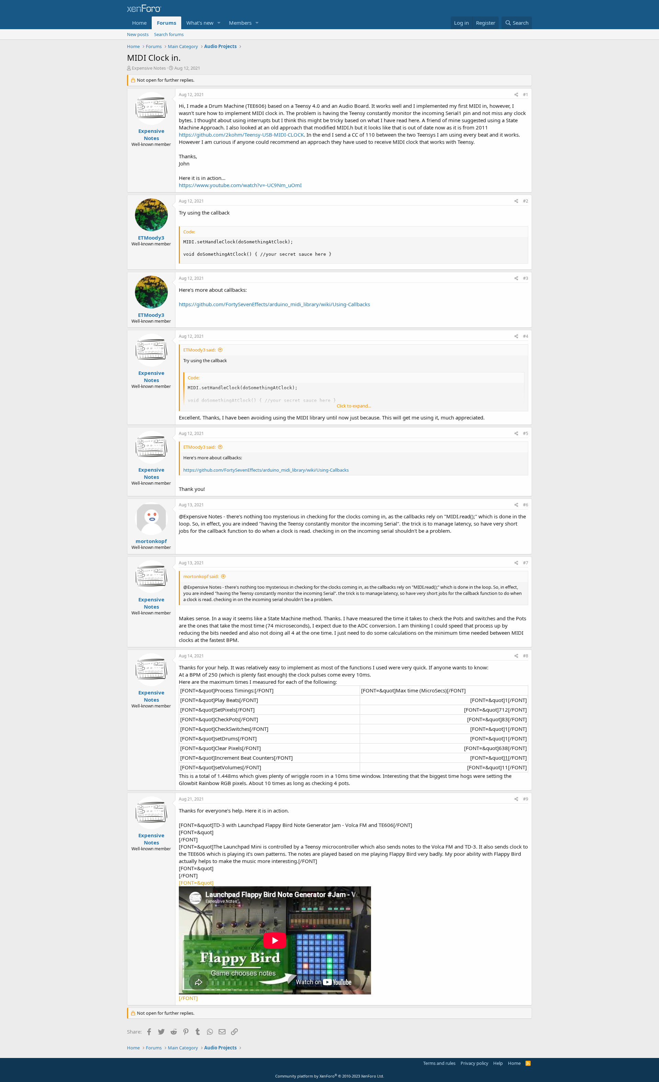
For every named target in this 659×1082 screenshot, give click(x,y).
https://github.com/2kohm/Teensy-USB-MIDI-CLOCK (241, 134)
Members (240, 22)
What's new (199, 22)
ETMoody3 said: (199, 350)
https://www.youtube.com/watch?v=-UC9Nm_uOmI (240, 185)
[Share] (516, 95)
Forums (166, 22)
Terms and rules (439, 1063)
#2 (525, 201)
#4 (525, 336)
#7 (525, 563)
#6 (525, 505)
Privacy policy (474, 1063)
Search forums (169, 34)
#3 (525, 278)
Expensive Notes (149, 68)
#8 (525, 656)
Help (498, 1063)
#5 (525, 433)
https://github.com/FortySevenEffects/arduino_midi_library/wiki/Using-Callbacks (274, 304)
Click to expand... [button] (354, 406)
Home (139, 22)
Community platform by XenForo (329, 1076)
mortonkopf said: (201, 576)
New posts (138, 34)
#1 (525, 94)
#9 (525, 799)
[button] (219, 22)
